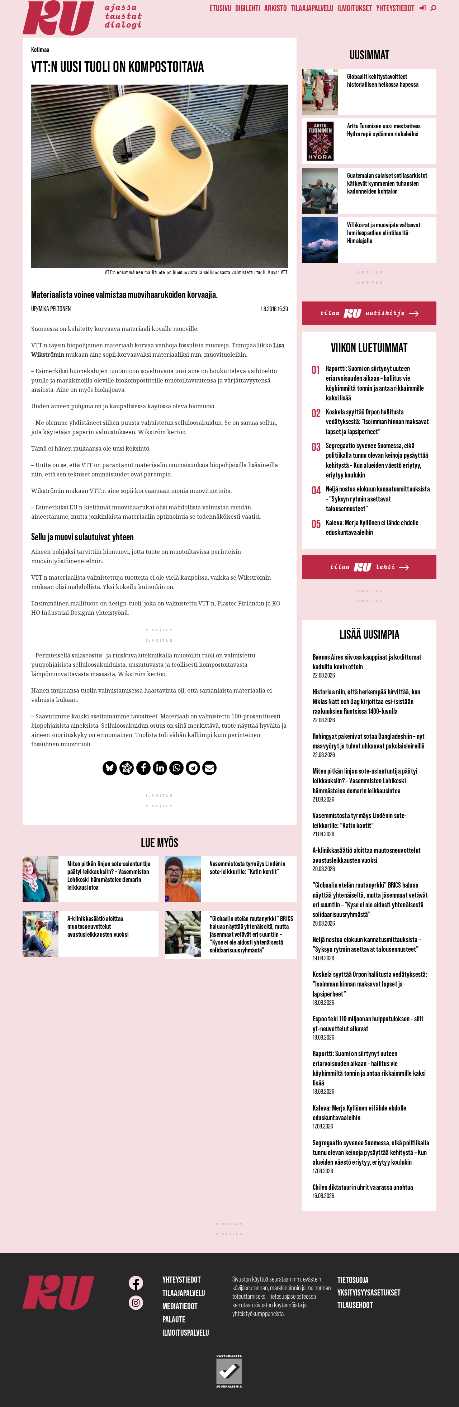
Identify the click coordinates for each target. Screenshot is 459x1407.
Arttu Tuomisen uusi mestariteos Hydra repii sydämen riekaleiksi (384, 130)
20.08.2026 (324, 869)
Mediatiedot (180, 1306)
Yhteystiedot (395, 8)
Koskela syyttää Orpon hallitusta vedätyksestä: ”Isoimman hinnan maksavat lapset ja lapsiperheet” (377, 422)
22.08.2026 (324, 675)
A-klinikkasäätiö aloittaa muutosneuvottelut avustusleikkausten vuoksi (98, 926)
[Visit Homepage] (58, 18)
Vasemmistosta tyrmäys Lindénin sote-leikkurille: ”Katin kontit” (247, 867)
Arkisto (275, 8)
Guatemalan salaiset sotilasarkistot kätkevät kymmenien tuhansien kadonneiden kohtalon (387, 183)
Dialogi (123, 24)
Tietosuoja (353, 1280)
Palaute (173, 1319)
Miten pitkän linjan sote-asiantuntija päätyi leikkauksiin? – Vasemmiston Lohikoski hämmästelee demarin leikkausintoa (108, 875)
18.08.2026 (323, 1002)
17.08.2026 (323, 1126)
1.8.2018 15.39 (274, 309)
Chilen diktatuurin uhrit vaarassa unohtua (363, 1187)
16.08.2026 (323, 1195)
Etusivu (220, 8)
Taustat (123, 15)
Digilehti (247, 8)
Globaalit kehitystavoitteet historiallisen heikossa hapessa (382, 80)
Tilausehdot (355, 1305)
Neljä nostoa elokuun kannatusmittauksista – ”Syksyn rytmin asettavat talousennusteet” (378, 499)
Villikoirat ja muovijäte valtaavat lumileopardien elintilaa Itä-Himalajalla (383, 232)
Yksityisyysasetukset (369, 1292)
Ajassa (120, 6)
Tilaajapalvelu (312, 8)
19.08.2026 (323, 958)
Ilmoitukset (354, 8)
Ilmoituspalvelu (185, 1332)
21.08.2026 (323, 799)
